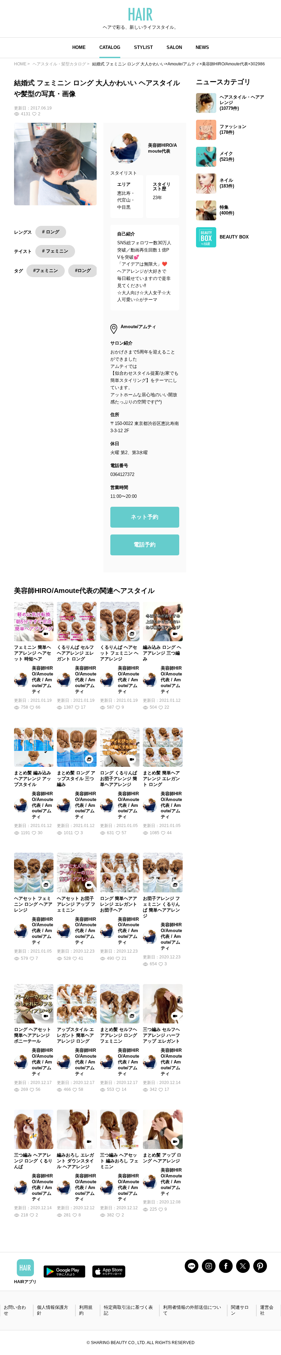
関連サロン (240, 1310)
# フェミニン (55, 251)
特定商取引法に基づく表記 (128, 1310)
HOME (79, 47)
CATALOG (109, 47)
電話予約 (145, 544)
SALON (174, 47)
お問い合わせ (15, 1310)
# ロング (50, 231)
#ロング (83, 270)
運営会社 (266, 1310)
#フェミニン (45, 270)
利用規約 (86, 1310)
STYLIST (143, 47)
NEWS (202, 47)
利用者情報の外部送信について (192, 1310)
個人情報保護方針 (52, 1310)
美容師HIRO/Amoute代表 (162, 148)
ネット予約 (144, 517)
